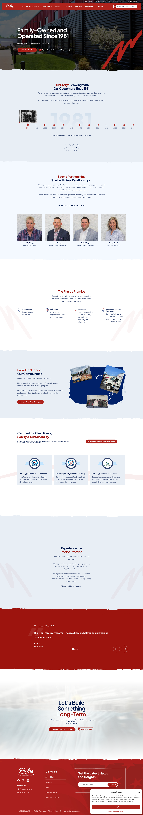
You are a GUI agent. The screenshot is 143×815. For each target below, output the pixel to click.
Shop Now (78, 6)
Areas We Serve (51, 792)
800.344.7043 (25, 792)
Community (67, 6)
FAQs (47, 787)
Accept (116, 807)
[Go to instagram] (23, 780)
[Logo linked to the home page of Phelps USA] (9, 6)
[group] (27, 126)
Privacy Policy (53, 811)
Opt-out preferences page (115, 811)
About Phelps (50, 777)
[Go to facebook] (18, 780)
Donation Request (52, 797)
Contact (101, 6)
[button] (139, 792)
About (57, 6)
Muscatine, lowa (26, 789)
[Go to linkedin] (28, 780)
